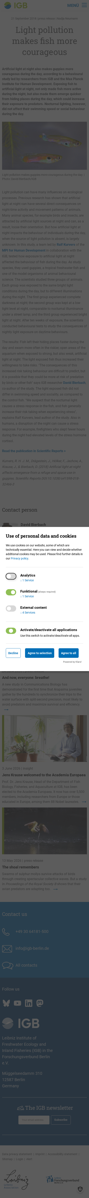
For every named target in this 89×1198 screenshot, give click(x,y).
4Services (27, 612)
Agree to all (68, 653)
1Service (27, 580)
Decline (13, 653)
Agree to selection (40, 653)
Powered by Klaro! (72, 661)
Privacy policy (19, 558)
